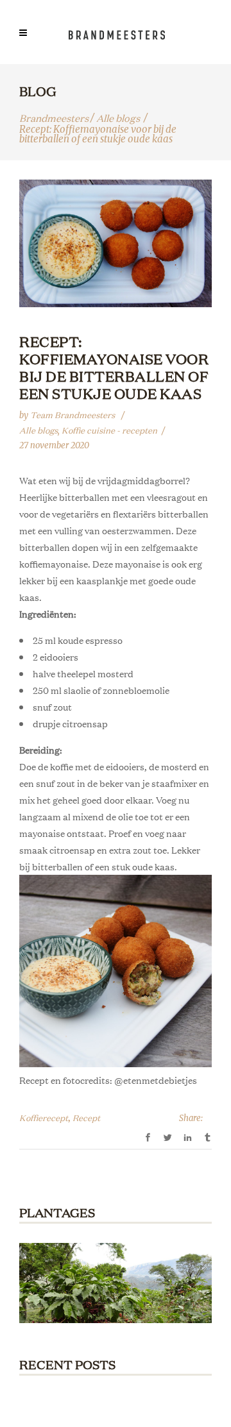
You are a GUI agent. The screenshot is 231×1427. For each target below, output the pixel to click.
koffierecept (43, 1118)
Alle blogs (118, 117)
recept (86, 1118)
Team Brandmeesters (73, 415)
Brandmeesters (54, 117)
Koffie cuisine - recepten (109, 430)
